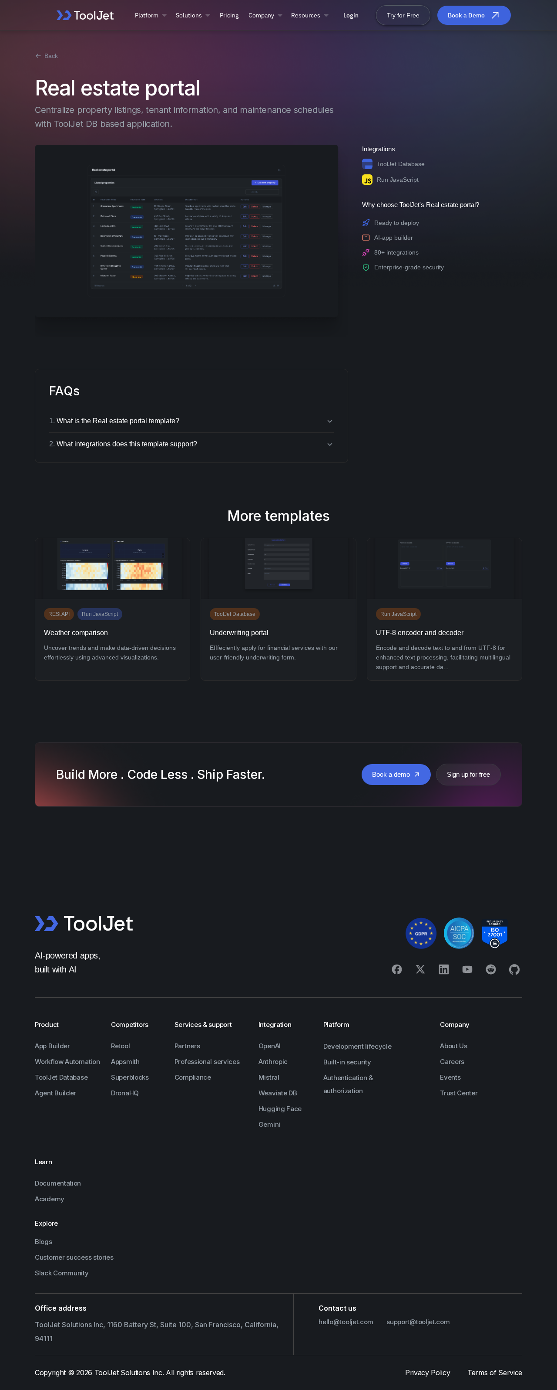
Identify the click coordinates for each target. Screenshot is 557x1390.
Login (351, 15)
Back (51, 55)
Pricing (229, 15)
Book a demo (391, 774)
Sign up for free (468, 774)
